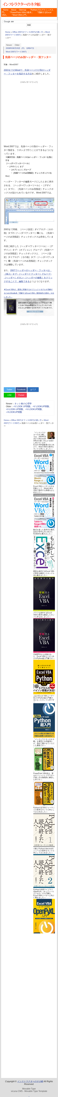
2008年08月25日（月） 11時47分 (20, 48)
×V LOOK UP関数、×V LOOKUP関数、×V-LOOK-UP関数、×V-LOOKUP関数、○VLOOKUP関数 (28, 409)
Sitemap (22, 10)
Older (17, 45)
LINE (9, 395)
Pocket (21, 395)
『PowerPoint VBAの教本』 (21, 12)
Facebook (21, 389)
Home (5, 10)
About (13, 10)
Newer (9, 45)
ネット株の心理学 (23, 403)
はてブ (33, 389)
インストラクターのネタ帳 (21, 4)
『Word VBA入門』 (19, 15)
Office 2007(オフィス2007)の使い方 (27, 32)
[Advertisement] (29, 112)
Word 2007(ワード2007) (16, 52)
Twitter (9, 389)
